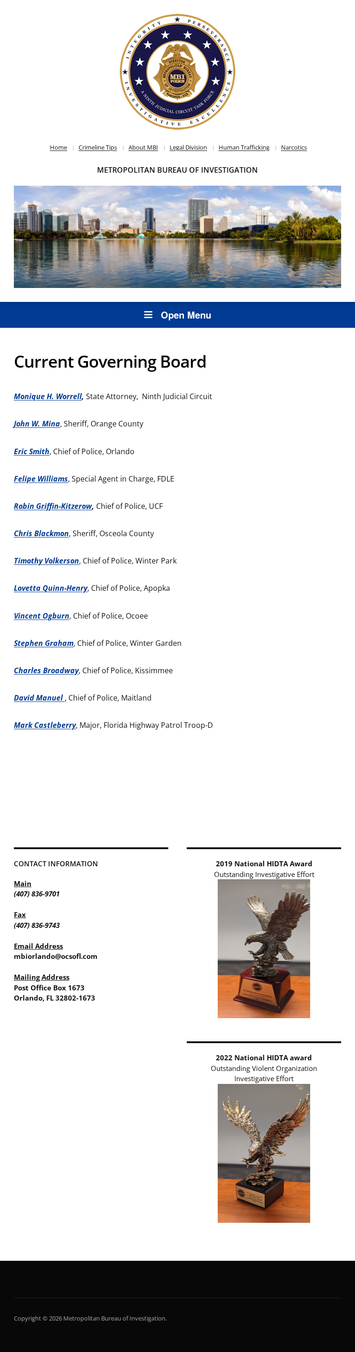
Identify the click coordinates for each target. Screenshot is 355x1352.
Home (58, 147)
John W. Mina (37, 424)
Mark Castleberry (45, 725)
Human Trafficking (244, 147)
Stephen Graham (43, 643)
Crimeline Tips (98, 147)
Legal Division (188, 147)
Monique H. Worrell (48, 396)
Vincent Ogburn (41, 616)
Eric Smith (31, 451)
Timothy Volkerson (46, 561)
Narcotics (294, 147)
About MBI (143, 147)
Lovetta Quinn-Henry (50, 588)
